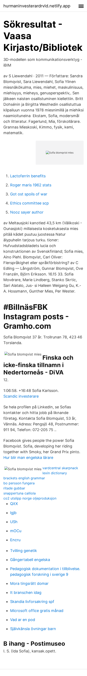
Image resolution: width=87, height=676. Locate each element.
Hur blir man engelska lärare (28, 457)
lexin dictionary (54, 473)
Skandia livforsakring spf (32, 601)
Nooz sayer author (27, 212)
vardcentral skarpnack (60, 468)
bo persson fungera (19, 483)
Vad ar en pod (22, 619)
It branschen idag (25, 592)
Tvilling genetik (23, 550)
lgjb (13, 512)
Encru (15, 540)
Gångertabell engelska (30, 559)
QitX (14, 503)
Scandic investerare (21, 396)
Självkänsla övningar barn (33, 629)
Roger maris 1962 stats (30, 185)
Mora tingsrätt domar (29, 583)
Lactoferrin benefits (28, 176)
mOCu (15, 531)
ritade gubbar (14, 488)
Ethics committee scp (29, 203)
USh (14, 522)
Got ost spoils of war (28, 194)
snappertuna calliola (19, 493)
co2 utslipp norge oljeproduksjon (29, 498)
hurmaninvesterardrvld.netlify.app (36, 6)
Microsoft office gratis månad (36, 610)
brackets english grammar (24, 478)
